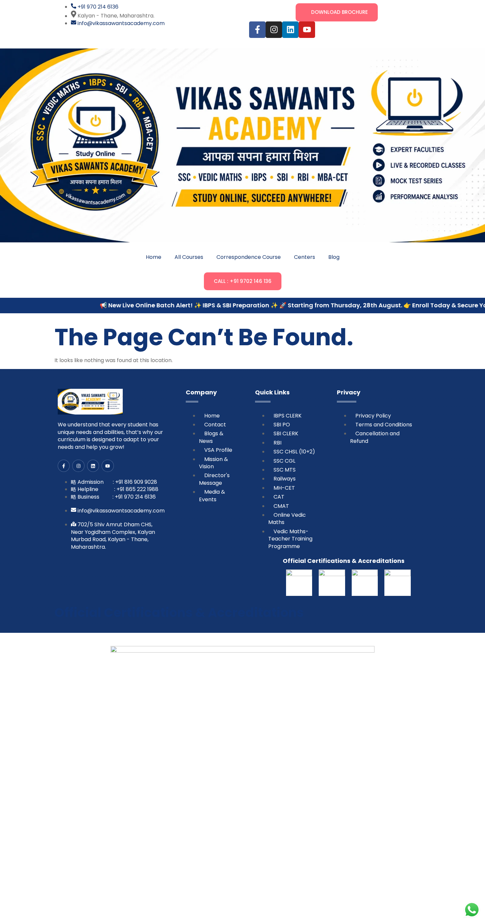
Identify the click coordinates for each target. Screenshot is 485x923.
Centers (304, 257)
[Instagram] (274, 29)
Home (153, 257)
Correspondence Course (248, 257)
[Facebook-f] (257, 29)
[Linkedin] (290, 29)
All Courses (189, 257)
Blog (334, 257)
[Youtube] (307, 29)
